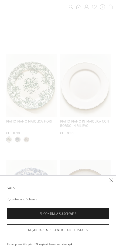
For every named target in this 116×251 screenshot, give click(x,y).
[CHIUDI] (111, 180)
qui (70, 244)
